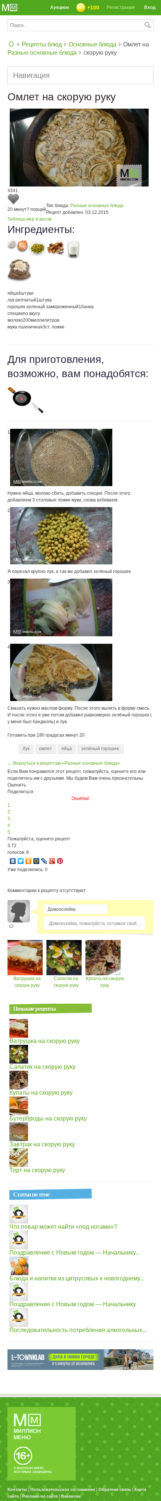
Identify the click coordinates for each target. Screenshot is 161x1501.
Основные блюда (92, 44)
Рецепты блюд (42, 44)
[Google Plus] (52, 861)
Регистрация (121, 7)
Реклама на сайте (40, 1496)
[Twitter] (21, 861)
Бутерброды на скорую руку (48, 1118)
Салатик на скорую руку (42, 1067)
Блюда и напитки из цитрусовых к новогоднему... (76, 1278)
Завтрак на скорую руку (42, 1144)
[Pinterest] (60, 861)
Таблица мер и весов (29, 219)
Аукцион (59, 7)
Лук (26, 748)
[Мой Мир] (36, 861)
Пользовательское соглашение (62, 1489)
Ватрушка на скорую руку (44, 1041)
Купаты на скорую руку (41, 1092)
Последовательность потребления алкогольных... (78, 1330)
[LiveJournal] (44, 861)
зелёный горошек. (100, 748)
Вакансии (71, 1496)
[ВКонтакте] (13, 861)
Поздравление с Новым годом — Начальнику (72, 1304)
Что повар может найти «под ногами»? (63, 1226)
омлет (45, 748)
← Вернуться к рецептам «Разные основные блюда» (63, 763)
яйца (66, 748)
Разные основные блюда (42, 52)
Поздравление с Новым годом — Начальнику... (74, 1252)
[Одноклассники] (29, 861)
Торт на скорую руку (37, 1170)
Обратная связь (114, 1489)
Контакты (17, 1489)
